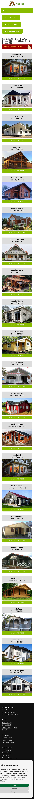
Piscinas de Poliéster (8, 742)
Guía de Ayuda (6, 753)
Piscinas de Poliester (12, 31)
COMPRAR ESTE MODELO (17, 78)
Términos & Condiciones (9, 758)
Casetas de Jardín (11, 24)
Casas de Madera (11, 18)
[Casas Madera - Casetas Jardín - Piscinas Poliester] (17, 6)
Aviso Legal (5, 755)
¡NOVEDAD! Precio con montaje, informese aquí (12, 47)
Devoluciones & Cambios (9, 727)
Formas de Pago (7, 722)
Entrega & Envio (7, 725)
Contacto (5, 730)
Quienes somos (6, 750)
